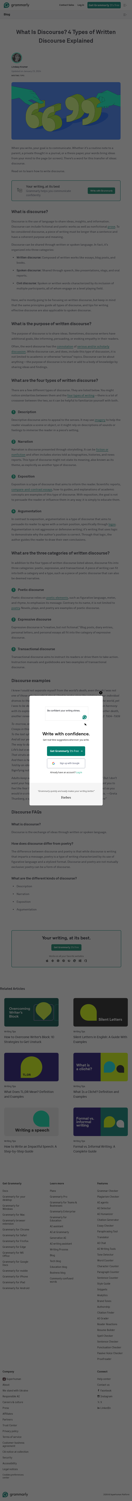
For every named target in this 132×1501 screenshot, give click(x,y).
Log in (79, 772)
